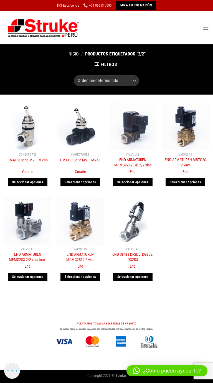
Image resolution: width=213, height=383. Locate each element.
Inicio (73, 54)
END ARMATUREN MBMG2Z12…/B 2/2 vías (132, 163)
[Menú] (205, 27)
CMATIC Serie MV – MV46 (27, 160)
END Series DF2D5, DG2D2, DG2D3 (132, 257)
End (133, 171)
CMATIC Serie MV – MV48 (80, 160)
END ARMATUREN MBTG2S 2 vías (185, 163)
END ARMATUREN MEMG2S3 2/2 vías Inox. (28, 257)
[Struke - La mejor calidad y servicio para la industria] (43, 27)
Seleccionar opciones (27, 182)
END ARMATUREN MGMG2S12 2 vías (80, 257)
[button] (166, 370)
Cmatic (27, 171)
